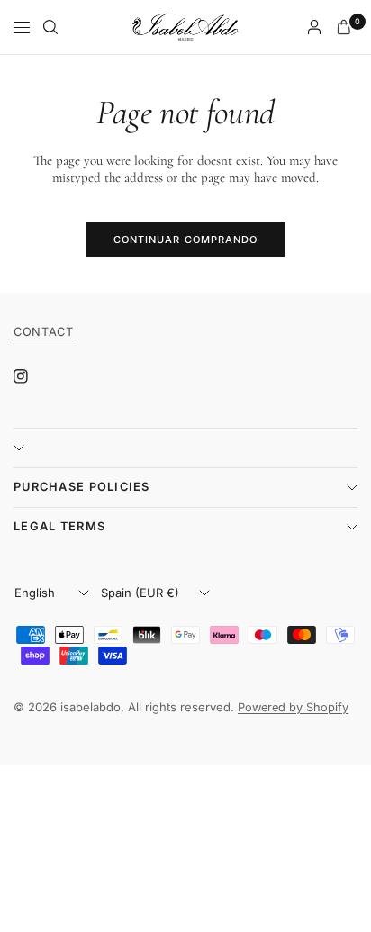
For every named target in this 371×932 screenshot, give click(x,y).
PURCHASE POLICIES (82, 486)
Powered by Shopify (293, 707)
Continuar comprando (185, 239)
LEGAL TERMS (59, 526)
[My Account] (314, 27)
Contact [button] (43, 332)
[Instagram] (33, 376)
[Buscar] (50, 27)
